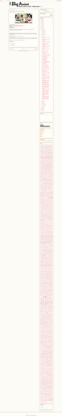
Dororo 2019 (44, 191)
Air (40, 148)
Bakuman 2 (44, 165)
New (24, 40)
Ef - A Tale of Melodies (45, 196)
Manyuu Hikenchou (42, 275)
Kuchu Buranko (50, 260)
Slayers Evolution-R (48, 351)
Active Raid (48, 147)
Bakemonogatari (49, 164)
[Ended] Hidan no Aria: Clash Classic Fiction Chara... (46, 92)
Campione (46, 174)
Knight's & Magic (50, 255)
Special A (41, 356)
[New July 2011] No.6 (44, 64)
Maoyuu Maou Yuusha (48, 275)
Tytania (44, 379)
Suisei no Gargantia (49, 359)
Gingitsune (48, 206)
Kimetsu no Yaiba (42, 253)
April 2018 (50, 158)
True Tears (45, 378)
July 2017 (48, 243)
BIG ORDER (47, 166)
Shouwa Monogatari (42, 348)
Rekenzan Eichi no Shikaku (49, 323)
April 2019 (41, 159)
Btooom (51, 171)
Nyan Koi (42, 301)
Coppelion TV (41, 182)
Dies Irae (46, 190)
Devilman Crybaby (42, 190)
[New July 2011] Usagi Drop (45, 66)
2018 (42, 21)
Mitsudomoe (41, 282)
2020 (42, 19)
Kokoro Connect (50, 257)
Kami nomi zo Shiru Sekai (43, 247)
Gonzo (41, 208)
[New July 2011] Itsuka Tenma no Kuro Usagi (46, 56)
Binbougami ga (50, 166)
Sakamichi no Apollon (45, 329)
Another (47, 154)
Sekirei (47, 336)
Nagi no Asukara (42, 291)
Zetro (42, 136)
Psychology (41, 319)
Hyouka (49, 225)
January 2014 (42, 238)
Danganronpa (41, 184)
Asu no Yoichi (41, 161)
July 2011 (17, 40)
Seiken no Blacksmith (48, 333)
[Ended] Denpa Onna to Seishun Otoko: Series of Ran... (46, 90)
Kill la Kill (44, 252)
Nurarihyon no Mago (50, 300)
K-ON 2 (47, 244)
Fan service (46, 199)
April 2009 (51, 156)
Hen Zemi (48, 215)
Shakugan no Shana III (44, 341)
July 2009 (43, 241)
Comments (42, 407)
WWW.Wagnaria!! (47, 391)
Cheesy (48, 176)
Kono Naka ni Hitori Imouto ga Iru (44, 258)
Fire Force (41, 201)
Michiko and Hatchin (45, 280)
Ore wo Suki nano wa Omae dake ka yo (47, 310)
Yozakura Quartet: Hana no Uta (48, 395)
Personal (41, 316)
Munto (41, 287)
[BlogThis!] (10, 41)
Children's (42, 177)
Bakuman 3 (48, 165)
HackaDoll (41, 210)
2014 (42, 26)
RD (43, 321)
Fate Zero (41, 200)
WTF (44, 391)
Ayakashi (48, 162)
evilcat (47, 198)
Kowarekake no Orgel (46, 260)
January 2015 (46, 238)
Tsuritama (48, 378)
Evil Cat (45, 198)
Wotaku (47, 390)
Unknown (42, 133)
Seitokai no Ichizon (42, 335)
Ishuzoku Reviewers (49, 234)
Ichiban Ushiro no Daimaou (43, 228)
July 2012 (43, 242)
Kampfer (48, 249)
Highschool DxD (50, 218)
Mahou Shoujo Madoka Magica (45, 271)
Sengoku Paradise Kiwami (49, 338)
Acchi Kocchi (50, 146)
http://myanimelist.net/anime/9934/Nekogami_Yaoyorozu (18, 25)
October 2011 (49, 302)
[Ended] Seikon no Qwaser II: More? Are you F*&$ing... (46, 84)
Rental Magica (42, 324)
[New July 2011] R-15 (45, 51)
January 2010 (42, 236)
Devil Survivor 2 (50, 189)
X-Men (51, 391)
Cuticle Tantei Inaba (50, 182)
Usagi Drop (50, 381)
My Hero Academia (43, 289)
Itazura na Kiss (44, 235)
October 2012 (42, 303)
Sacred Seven (47, 328)
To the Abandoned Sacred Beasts (46, 373)
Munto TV (44, 287)
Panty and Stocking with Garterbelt (44, 314)
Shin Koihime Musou (43, 343)
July (42, 36)
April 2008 (47, 156)
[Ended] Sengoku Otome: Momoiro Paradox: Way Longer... (45, 94)
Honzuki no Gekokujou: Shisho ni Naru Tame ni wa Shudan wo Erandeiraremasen (46, 221)
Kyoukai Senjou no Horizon (48, 263)
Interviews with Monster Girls (43, 230)
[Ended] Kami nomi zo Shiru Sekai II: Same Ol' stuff (45, 96)
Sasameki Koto (44, 331)
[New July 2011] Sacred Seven (46, 76)
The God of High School (44, 368)
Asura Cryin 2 (50, 161)
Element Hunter (45, 197)
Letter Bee (43, 265)
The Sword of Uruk (44, 371)
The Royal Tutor (45, 370)
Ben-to (44, 166)
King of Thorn (46, 254)
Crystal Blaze (45, 182)
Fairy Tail (42, 199)
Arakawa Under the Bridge (46, 159)
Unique (48, 380)
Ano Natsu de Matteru (42, 154)
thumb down (41, 372)
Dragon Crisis (42, 192)
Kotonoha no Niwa (50, 259)
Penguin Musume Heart (42, 315)
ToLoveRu (48, 375)
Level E (47, 265)
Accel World (46, 146)
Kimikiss (43, 254)
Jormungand (47, 240)
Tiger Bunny (45, 372)
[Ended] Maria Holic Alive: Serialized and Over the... (45, 98)
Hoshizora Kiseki (47, 222)
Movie (44, 286)
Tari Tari (44, 363)
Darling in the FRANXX (47, 186)
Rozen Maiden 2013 (42, 328)
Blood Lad (44, 169)
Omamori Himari (43, 305)
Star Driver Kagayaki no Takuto (48, 357)
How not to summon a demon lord (48, 223)
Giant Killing (45, 205)
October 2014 (42, 304)
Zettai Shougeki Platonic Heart (44, 401)
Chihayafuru (51, 176)
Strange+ (47, 358)
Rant (40, 321)
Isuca (41, 235)
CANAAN (49, 174)
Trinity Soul (41, 378)
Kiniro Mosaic (50, 254)
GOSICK (44, 208)
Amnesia (45, 152)
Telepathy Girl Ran (47, 365)
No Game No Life (47, 298)
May (42, 101)
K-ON (44, 244)
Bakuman (41, 165)
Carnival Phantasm (50, 175)
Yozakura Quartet (42, 395)
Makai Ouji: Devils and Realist (46, 274)
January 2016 (50, 238)
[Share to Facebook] (12, 41)
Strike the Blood (50, 358)
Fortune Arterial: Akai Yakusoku (47, 201)
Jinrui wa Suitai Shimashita (48, 239)
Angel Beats (48, 152)
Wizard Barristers (50, 388)
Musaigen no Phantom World (49, 287)
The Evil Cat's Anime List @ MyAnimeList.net (46, 140)
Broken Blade (44, 171)
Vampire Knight (49, 383)
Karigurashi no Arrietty (49, 250)
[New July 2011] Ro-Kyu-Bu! (45, 77)
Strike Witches (42, 359)
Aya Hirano (45, 162)
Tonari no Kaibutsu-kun (45, 376)
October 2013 (49, 303)
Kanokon (45, 250)
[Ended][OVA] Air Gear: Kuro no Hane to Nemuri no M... (46, 81)
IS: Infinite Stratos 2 (42, 233)
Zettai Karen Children (48, 400)
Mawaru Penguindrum (43, 278)
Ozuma (45, 313)
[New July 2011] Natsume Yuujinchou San (45, 71)
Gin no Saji (49, 205)
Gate (51, 203)
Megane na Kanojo (47, 279)
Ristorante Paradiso (49, 325)
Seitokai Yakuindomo (42, 336)
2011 (42, 29)
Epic (40, 198)
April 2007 (44, 156)
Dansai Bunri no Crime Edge (48, 184)
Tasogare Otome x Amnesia (49, 363)
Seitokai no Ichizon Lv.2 (49, 335)
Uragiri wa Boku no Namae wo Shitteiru (44, 381)
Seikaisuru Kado (43, 333)
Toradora (50, 376)
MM (44, 282)
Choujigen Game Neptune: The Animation (48, 177)
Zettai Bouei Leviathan (42, 400)
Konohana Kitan (50, 258)
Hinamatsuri (44, 220)
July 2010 (47, 241)
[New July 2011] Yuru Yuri (45, 67)
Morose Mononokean (45, 285)
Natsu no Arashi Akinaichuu (49, 292)
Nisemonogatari (42, 298)
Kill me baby (47, 252)
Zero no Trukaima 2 (45, 398)
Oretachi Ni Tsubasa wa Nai (44, 311)
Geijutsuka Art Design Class (45, 204)
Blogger (35, 415)
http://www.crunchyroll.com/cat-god (17, 26)
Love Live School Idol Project (45, 267)
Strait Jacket (44, 358)
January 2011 (49, 236)
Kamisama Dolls (46, 248)
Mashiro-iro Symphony (49, 277)
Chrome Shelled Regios (43, 179)
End (49, 197)
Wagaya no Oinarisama (49, 385)
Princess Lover (45, 318)
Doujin (50, 191)
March (43, 103)
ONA (46, 305)
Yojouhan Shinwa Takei (47, 393)
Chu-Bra (48, 179)
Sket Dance (41, 350)
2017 (42, 22)
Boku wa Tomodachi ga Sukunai (46, 170)
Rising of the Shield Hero (44, 325)
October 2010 (42, 302)
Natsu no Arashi (42, 292)
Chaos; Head (45, 176)
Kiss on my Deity (42, 255)
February (43, 104)
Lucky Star (41, 268)
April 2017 (47, 158)
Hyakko (45, 225)
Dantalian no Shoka (50, 185)
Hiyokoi (48, 220)
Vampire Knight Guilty (43, 384)
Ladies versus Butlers (43, 264)
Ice (51, 227)
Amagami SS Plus (48, 151)
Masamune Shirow (44, 277)
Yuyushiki (45, 397)
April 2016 (43, 158)
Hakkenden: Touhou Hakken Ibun (45, 212)
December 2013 (50, 187)
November (43, 31)
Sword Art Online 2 (42, 361)
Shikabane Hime (42, 342)
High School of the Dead (47, 217)
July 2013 (47, 242)
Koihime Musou (46, 257)
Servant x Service (45, 340)
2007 (42, 110)
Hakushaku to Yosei (43, 213)
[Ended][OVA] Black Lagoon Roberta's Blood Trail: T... (45, 82)
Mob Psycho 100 (48, 282)
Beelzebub (41, 166)
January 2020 (42, 239)
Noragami (46, 300)
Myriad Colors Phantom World (47, 290)
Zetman (47, 399)
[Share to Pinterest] (13, 41)
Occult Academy (46, 301)
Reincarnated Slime (42, 323)
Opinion (41, 308)
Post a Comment (13, 45)
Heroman (46, 216)
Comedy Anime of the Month (43, 181)
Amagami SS (43, 151)
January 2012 (42, 237)
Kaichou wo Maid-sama (46, 245)
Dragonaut (50, 192)
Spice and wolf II (50, 356)
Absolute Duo (42, 146)
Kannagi (42, 250)
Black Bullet (42, 167)
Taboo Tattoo (46, 361)
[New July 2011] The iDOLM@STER (44, 60)
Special (50, 355)
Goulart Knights (48, 208)
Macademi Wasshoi (46, 268)
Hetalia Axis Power (50, 216)
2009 (42, 108)
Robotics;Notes (45, 326)
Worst (45, 390)
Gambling (41, 203)
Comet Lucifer (49, 181)
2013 (42, 27)
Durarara (41, 195)
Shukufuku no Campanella (49, 348)
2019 (42, 20)
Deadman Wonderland (45, 187)
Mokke (51, 282)
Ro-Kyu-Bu (41, 326)
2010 (42, 107)
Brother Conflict (48, 171)
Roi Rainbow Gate (50, 326)
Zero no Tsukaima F (43, 399)
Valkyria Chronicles (43, 383)
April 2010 (43, 157)
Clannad (46, 180)
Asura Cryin (45, 161)
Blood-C (47, 169)
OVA (45, 312)
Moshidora (50, 285)
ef (41, 196)
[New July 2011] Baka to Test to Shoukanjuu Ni (46, 63)
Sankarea (44, 330)
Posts (42, 406)
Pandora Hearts (49, 313)
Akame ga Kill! (45, 149)
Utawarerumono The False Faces (48, 382)
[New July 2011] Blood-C (45, 65)
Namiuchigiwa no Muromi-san (48, 291)
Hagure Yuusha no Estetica (47, 210)
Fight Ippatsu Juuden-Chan (49, 200)
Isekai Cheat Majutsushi (47, 233)
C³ (43, 174)
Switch (45, 360)
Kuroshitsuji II (42, 262)
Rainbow (51, 320)
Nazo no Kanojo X (43, 295)
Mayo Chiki (48, 278)
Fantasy (49, 199)
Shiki (51, 342)
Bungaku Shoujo (47, 172)
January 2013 (49, 237)
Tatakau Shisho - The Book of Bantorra (46, 364)
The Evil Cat (42, 130)
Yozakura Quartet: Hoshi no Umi (43, 396)
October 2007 (50, 301)
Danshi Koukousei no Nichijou (43, 185)
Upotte (51, 380)
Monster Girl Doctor (43, 284)
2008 (42, 109)
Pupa (44, 319)
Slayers (44, 351)
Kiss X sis (47, 255)
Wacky (44, 385)
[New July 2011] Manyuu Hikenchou (45, 44)
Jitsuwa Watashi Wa (42, 240)
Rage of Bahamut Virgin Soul (46, 320)
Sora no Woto (48, 353)
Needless (48, 295)
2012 (42, 28)
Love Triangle (50, 267)
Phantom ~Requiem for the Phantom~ (47, 316)
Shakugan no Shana (49, 340)
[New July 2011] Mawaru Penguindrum (45, 58)
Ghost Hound (41, 205)
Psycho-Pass (50, 318)
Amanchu (51, 151)
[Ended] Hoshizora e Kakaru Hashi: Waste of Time (45, 86)
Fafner (50, 198)
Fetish (44, 200)
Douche (48, 191)
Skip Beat (45, 350)
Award (41, 162)
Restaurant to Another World (48, 324)
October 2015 (46, 304)
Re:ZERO (50, 321)
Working (44, 389)
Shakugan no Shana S (50, 341)
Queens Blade (47, 319)
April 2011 (48, 157)
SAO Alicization (48, 330)
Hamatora (48, 213)
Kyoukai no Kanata (42, 263)
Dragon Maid (46, 192)
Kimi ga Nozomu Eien (47, 253)
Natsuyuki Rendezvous (49, 294)
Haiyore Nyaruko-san (47, 211)
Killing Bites (50, 252)
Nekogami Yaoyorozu (20, 40)
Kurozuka (46, 262)
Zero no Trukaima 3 (50, 398)
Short (48, 347)
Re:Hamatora (46, 321)
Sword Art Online (49, 360)
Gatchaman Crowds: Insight (46, 203)
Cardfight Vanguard (45, 175)
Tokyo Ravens (44, 375)
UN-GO (46, 380)
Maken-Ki (51, 274)
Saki (49, 329)
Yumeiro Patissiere (50, 396)
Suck (45, 359)
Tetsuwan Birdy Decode (49, 366)
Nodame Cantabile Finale (43, 299)
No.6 (51, 298)
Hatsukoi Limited (44, 215)
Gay (40, 204)
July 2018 (51, 243)
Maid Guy (48, 273)
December (43, 30)
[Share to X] (11, 41)
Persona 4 (50, 315)
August (43, 35)
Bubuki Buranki (42, 172)
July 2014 (51, 242)
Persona (47, 315)
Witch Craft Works (45, 388)
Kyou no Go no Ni (50, 262)
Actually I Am (51, 147)
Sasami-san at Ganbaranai (49, 331)
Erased (43, 198)
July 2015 (41, 243)
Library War (50, 265)
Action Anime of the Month (43, 147)
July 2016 (45, 243)
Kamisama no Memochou (43, 249)
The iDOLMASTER (50, 368)
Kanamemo (51, 249)
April (42, 102)
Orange (44, 308)
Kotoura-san (41, 260)
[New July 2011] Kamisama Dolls (46, 54)
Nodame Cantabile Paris (49, 299)
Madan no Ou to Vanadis (49, 270)
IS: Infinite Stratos (49, 232)
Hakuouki (51, 212)
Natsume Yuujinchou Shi (43, 294)
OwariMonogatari (42, 313)
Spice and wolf (45, 356)
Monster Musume (48, 284)
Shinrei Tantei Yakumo (46, 346)
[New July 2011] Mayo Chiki (45, 61)
